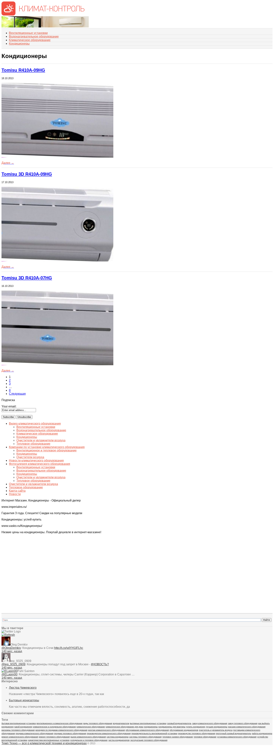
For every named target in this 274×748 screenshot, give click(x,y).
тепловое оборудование (205, 737)
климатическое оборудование (91, 727)
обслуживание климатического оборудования (147, 730)
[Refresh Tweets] (8, 634)
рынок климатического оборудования (88, 737)
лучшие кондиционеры (216, 727)
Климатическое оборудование (30, 40)
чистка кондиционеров (119, 740)
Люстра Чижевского (23, 687)
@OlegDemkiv (11, 647)
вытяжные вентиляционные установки (148, 723)
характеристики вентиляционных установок (49, 740)
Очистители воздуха (30, 457)
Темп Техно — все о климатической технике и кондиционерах (44, 743)
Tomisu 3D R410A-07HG (26, 277)
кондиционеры (151, 727)
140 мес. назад (11, 651)
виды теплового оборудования (97, 723)
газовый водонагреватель (179, 723)
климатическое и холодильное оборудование (54, 727)
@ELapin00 (9, 674)
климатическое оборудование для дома (124, 727)
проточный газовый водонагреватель (233, 733)
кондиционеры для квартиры (171, 727)
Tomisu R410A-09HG (23, 70)
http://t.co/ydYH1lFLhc (68, 647)
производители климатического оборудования (109, 733)
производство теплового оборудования (196, 733)
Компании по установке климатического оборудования (47, 447)
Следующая (17, 393)
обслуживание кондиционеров (184, 730)
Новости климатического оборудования (36, 460)
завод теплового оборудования (242, 723)
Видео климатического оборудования (35, 423)
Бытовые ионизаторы (24, 700)
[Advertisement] (20, 555)
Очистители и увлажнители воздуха (40, 440)
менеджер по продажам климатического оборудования (61, 730)
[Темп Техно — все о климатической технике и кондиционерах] (42, 14)
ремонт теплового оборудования (54, 737)
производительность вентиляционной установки (154, 733)
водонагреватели (121, 723)
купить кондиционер (195, 727)
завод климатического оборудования (209, 723)
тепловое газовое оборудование (177, 737)
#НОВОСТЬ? (100, 664)
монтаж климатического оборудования (106, 730)
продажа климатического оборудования (34, 733)
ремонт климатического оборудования (19, 737)
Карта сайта (17, 490)
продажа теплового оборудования (70, 733)
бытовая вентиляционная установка (18, 723)
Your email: (8, 406)
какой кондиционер (23, 727)
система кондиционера (117, 737)
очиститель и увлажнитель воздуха (215, 730)
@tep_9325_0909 (13, 664)
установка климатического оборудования (236, 737)
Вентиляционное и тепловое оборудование (46, 450)
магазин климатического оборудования (246, 727)
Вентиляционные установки (28, 33)
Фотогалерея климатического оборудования (39, 463)
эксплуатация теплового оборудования (148, 740)
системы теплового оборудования (145, 737)
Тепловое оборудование (33, 443)
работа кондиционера (262, 733)
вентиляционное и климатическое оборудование (60, 723)
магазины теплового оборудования (18, 730)
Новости (15, 494)
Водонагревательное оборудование (34, 36)
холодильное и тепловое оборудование (89, 740)
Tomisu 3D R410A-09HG (26, 174)
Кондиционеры (19, 43)
